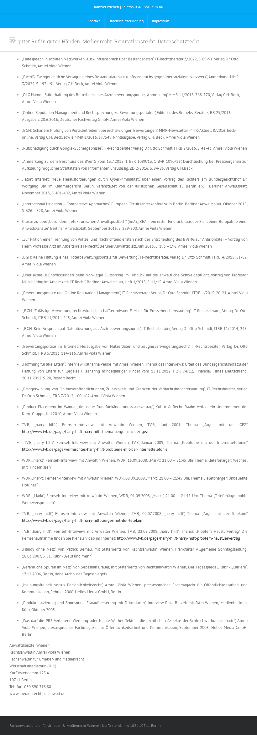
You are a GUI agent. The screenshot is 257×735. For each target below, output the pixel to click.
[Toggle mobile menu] (12, 39)
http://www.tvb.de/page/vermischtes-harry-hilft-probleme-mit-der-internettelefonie (95, 449)
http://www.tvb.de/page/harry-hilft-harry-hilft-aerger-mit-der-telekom (83, 520)
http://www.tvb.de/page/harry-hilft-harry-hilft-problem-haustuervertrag (178, 538)
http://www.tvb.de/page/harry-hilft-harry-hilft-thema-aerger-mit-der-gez (85, 431)
